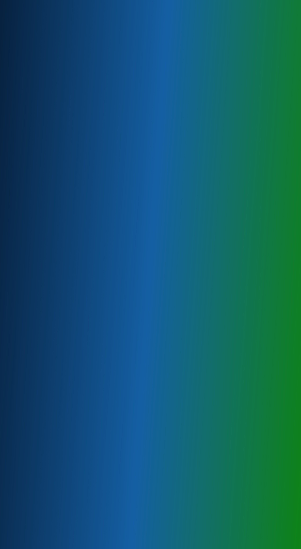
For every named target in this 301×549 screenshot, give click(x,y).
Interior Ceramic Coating (90, 131)
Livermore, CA (85, 318)
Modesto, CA (85, 281)
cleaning (136, 93)
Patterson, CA (85, 285)
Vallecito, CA (85, 356)
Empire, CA (84, 270)
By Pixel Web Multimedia (113, 547)
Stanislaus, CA (86, 300)
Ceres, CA (84, 266)
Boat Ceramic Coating (89, 116)
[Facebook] (220, 2)
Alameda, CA (85, 341)
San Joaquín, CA (86, 337)
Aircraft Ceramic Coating (90, 112)
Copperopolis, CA (87, 349)
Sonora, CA (84, 345)
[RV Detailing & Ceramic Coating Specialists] (87, 10)
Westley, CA (85, 296)
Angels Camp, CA (87, 352)
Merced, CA (84, 326)
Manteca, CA (85, 311)
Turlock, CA (84, 303)
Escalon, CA (85, 307)
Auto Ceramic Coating (89, 108)
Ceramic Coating (86, 104)
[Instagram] (224, 2)
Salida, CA (84, 292)
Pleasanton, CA (86, 322)
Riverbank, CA (85, 288)
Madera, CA (84, 334)
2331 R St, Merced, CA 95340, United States (124, 71)
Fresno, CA (84, 330)
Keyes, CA (84, 273)
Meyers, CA (84, 277)
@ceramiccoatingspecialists (96, 464)
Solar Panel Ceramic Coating (91, 123)
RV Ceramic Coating (88, 119)
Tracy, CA (83, 315)
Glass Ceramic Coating (89, 127)
